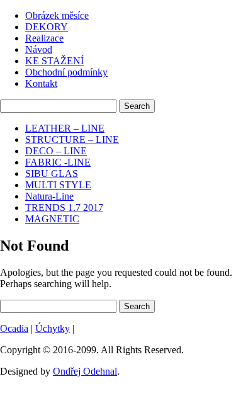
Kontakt (41, 83)
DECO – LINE (56, 150)
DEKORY (46, 26)
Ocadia (14, 328)
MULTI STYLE (58, 184)
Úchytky (52, 328)
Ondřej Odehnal (85, 371)
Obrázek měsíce (57, 15)
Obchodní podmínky (66, 72)
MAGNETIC (52, 218)
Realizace (44, 38)
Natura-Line (49, 196)
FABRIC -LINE (58, 162)
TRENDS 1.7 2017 (64, 207)
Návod (38, 49)
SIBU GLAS (51, 173)
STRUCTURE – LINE (72, 139)
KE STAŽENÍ (54, 60)
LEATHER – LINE (64, 128)
